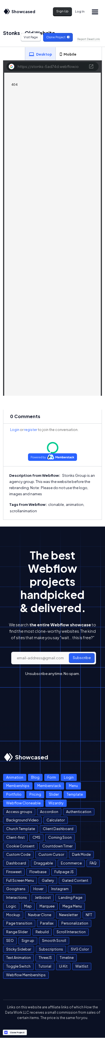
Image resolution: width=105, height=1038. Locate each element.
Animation (14, 777)
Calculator (55, 820)
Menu (73, 785)
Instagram (60, 889)
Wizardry (56, 803)
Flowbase (37, 871)
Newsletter (68, 915)
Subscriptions (51, 949)
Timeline (67, 957)
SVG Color (80, 949)
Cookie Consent (20, 846)
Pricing (35, 794)
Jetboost (43, 897)
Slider (54, 794)
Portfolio (14, 794)
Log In (80, 11)
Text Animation (18, 957)
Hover (38, 889)
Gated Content (75, 880)
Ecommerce (71, 863)
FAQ (93, 863)
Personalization (74, 923)
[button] (95, 11)
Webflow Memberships (26, 975)
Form (51, 777)
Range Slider (17, 932)
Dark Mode (81, 854)
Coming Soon (60, 837)
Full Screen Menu (20, 880)
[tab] (40, 54)
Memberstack (49, 785)
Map (28, 906)
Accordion (49, 811)
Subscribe (82, 657)
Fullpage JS (64, 871)
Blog (35, 777)
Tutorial (44, 966)
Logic (11, 906)
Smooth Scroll (54, 940)
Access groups (19, 811)
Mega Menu (72, 906)
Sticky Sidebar (18, 949)
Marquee (47, 906)
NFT (89, 915)
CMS (36, 837)
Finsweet (14, 871)
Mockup (13, 915)
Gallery (48, 880)
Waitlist (81, 966)
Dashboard (16, 863)
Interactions (16, 897)
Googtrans (15, 889)
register (30, 430)
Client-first (15, 837)
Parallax (46, 923)
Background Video (22, 820)
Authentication (78, 811)
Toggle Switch (18, 966)
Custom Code (18, 854)
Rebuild (42, 932)
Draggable (43, 863)
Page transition (19, 923)
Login (14, 430)
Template (75, 794)
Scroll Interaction (71, 932)
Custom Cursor (51, 854)
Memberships (17, 785)
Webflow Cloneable (23, 803)
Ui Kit (63, 966)
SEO (10, 940)
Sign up (28, 940)
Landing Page (70, 897)
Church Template (20, 828)
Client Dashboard (58, 828)
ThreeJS (45, 957)
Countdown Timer (57, 846)
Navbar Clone (39, 915)
